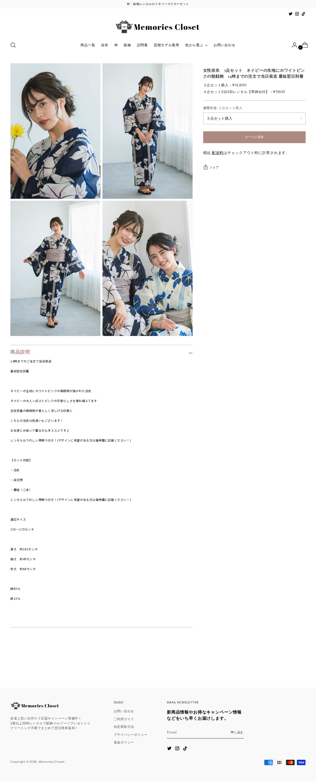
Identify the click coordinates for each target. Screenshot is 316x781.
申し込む (237, 732)
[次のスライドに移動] (301, 670)
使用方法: (222, 108)
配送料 (217, 152)
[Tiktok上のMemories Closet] (303, 14)
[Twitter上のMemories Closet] (290, 14)
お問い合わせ (124, 711)
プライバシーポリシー (131, 734)
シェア (214, 167)
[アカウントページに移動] (292, 45)
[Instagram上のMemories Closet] (297, 14)
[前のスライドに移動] (290, 670)
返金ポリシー (124, 742)
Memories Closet (51, 761)
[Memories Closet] (158, 27)
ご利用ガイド (124, 719)
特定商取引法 (124, 727)
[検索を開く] (13, 45)
